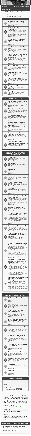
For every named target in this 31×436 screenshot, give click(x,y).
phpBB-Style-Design (23, 429)
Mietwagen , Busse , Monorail (17, 298)
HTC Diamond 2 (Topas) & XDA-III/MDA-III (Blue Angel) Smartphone (17, 56)
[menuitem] (5, 6)
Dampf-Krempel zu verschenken (17, 226)
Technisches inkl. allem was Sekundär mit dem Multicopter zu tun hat (17, 124)
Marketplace (12, 91)
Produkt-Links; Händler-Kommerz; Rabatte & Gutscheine (18, 142)
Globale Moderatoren (21, 406)
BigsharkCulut (11, 419)
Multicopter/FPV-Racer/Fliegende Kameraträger (15, 98)
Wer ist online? (7, 394)
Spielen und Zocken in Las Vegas (18, 326)
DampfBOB (15, 411)
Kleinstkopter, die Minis (15, 115)
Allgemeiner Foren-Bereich (16, 21)
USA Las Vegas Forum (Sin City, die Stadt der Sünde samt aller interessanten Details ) (15, 294)
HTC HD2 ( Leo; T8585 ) (15, 72)
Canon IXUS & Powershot (16, 66)
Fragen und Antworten (15, 182)
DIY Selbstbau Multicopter (16, 109)
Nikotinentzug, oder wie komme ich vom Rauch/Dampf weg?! (17, 214)
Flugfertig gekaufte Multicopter (17, 101)
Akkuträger (11, 163)
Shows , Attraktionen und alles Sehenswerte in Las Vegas (17, 319)
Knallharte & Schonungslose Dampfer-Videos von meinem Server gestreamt (17, 261)
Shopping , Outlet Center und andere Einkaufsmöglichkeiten (17, 336)
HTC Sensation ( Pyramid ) (16, 78)
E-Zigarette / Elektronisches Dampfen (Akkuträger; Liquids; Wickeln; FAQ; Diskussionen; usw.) (15, 153)
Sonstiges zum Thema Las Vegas (18, 358)
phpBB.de (17, 427)
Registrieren (19, 378)
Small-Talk (11, 370)
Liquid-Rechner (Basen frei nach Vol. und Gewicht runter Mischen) (18, 279)
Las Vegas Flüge (13, 304)
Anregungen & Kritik (14, 86)
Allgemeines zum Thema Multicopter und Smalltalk (16, 133)
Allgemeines (12, 157)
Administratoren (12, 406)
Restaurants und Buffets (15, 352)
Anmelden (11, 378)
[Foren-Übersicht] (15, 2)
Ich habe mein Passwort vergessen (12, 387)
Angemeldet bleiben (10, 389)
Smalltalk (11, 188)
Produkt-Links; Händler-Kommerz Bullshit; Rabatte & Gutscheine (17, 235)
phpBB (9, 426)
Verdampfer (11, 169)
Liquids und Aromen (14, 176)
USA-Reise (11, 364)
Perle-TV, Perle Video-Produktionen (14, 28)
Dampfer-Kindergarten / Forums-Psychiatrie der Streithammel (18, 244)
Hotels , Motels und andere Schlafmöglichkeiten (16, 311)
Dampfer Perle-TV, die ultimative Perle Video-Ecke (17, 196)
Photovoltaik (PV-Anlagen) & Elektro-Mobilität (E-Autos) (16, 39)
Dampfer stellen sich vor (15, 207)
